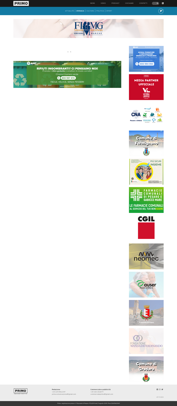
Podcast (115, 3)
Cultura (90, 11)
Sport (109, 11)
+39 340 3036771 (97, 392)
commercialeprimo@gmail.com (101, 394)
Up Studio (160, 397)
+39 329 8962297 (59, 392)
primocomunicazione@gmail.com (64, 394)
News (92, 3)
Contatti (143, 3)
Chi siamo (129, 3)
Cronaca (80, 11)
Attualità (69, 11)
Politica (100, 11)
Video (103, 3)
